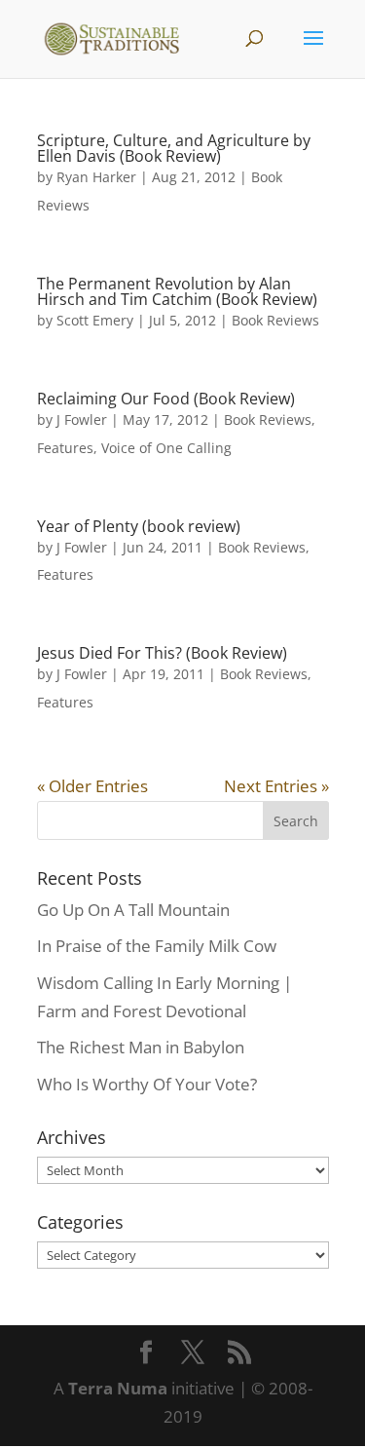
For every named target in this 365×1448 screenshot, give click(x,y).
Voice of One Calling (166, 447)
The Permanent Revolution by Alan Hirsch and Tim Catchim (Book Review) (177, 291)
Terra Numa (117, 1388)
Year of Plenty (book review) (138, 526)
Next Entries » (276, 786)
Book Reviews (275, 320)
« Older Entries (92, 786)
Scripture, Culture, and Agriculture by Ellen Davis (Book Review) (173, 148)
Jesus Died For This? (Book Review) (162, 653)
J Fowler (81, 419)
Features (65, 447)
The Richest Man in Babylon (140, 1047)
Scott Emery (94, 320)
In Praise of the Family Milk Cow (156, 945)
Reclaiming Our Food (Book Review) (166, 398)
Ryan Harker (96, 177)
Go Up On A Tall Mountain (133, 909)
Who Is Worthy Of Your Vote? (147, 1084)
